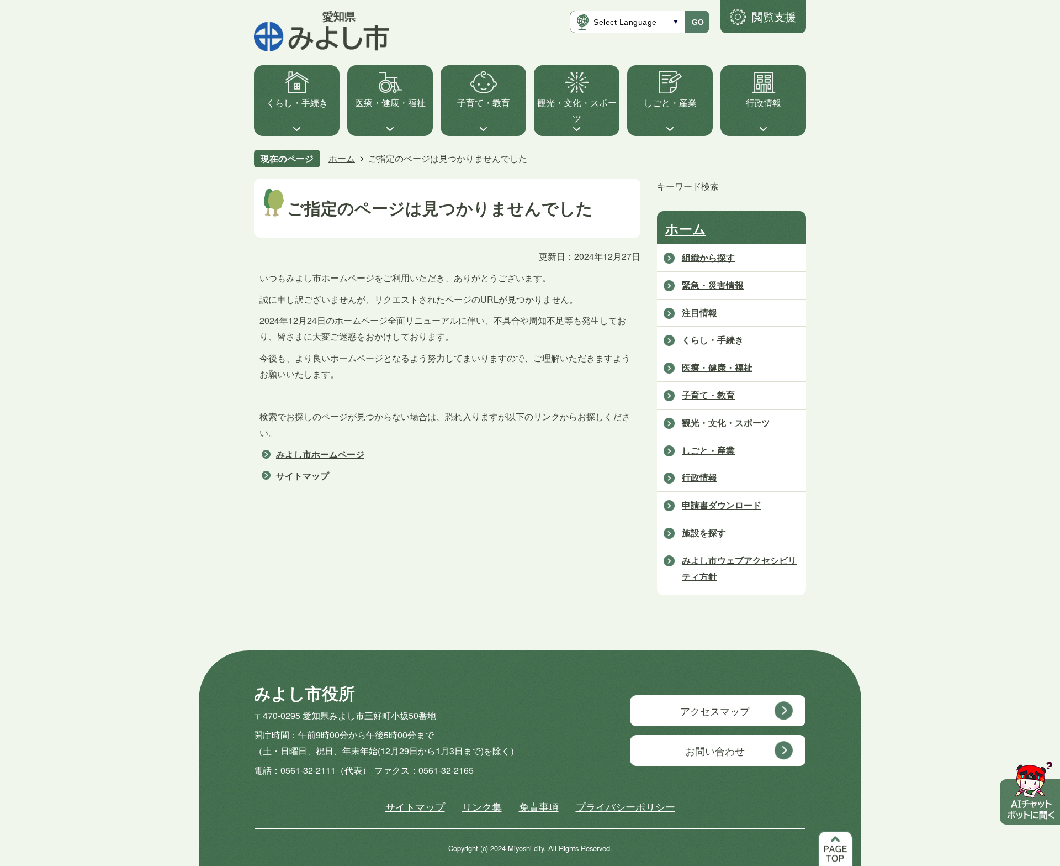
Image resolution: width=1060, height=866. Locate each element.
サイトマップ (302, 475)
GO (698, 22)
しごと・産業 (670, 102)
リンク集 (482, 806)
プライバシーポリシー (625, 806)
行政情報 (763, 102)
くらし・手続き (297, 102)
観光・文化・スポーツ (577, 110)
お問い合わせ (715, 750)
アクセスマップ (715, 711)
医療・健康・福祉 (390, 102)
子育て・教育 (483, 102)
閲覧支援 (774, 16)
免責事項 (539, 806)
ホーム (341, 158)
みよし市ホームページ (320, 454)
